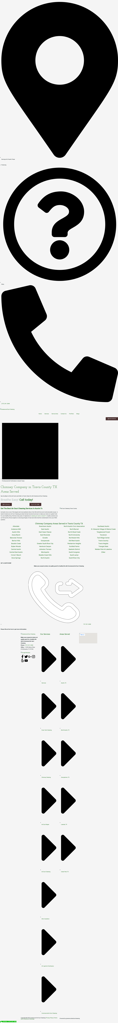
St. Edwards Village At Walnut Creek (103, 529)
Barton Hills (16, 541)
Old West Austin (74, 541)
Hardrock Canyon (45, 546)
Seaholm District (74, 549)
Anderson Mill (16, 529)
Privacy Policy (49, 1017)
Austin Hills (16, 532)
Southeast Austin (103, 526)
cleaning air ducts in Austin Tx (39, 516)
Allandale (16, 526)
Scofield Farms (74, 546)
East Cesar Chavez (45, 532)
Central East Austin (16, 552)
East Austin (45, 529)
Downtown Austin (45, 526)
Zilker (103, 552)
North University (74, 535)
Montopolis (45, 552)
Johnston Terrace (45, 549)
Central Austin (16, 549)
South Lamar (74, 555)
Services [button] (46, 413)
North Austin (45, 558)
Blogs (77, 413)
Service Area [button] (55, 413)
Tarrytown (103, 535)
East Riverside (45, 535)
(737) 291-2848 (29, 645)
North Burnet (74, 529)
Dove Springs (16, 558)
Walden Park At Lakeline (103, 549)
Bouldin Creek (16, 543)
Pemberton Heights (74, 543)
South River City (74, 558)
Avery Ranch (16, 535)
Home (40, 413)
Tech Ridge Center (103, 538)
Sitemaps (32, 1019)
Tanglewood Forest (103, 532)
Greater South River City (45, 543)
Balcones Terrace (16, 538)
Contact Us (63, 413)
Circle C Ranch (16, 555)
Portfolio (71, 413)
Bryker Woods (16, 546)
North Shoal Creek (74, 532)
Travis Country (103, 541)
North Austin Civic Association (74, 526)
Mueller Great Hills (45, 555)
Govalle (45, 538)
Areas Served (65, 634)
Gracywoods (45, 541)
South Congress (74, 552)
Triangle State (103, 546)
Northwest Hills (74, 538)
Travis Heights (103, 543)
